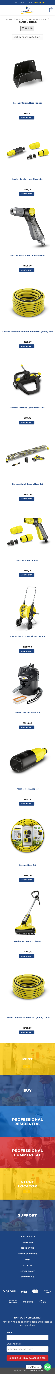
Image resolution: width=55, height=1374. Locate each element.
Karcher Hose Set (27, 865)
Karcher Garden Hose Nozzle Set (27, 179)
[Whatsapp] (47, 1367)
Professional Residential (27, 1121)
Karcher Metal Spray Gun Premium (27, 255)
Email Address (14, 1344)
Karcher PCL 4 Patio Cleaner (27, 941)
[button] (3, 10)
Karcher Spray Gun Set (27, 560)
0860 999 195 (39, 3)
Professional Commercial (27, 1152)
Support (27, 1215)
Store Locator (27, 1184)
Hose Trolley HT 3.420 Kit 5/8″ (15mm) (27, 636)
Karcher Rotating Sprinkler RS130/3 (27, 408)
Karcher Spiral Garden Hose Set (27, 484)
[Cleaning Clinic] (27, 10)
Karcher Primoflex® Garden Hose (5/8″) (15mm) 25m (27, 331)
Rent (27, 1059)
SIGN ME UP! (27, 1358)
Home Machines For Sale (31, 19)
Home (9, 19)
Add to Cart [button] (26, 118)
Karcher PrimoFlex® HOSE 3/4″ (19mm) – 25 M (27, 1017)
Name (9, 1332)
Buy (27, 1090)
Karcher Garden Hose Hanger (27, 103)
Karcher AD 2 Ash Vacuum (27, 713)
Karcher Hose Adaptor (27, 789)
